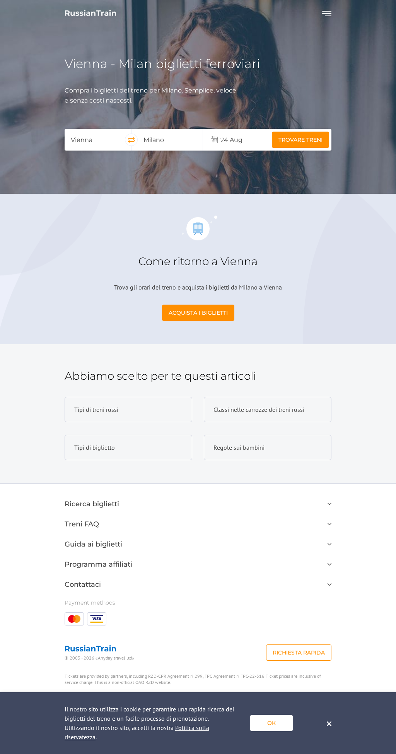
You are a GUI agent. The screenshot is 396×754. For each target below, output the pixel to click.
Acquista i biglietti (198, 312)
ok (271, 723)
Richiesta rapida (299, 652)
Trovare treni (300, 139)
